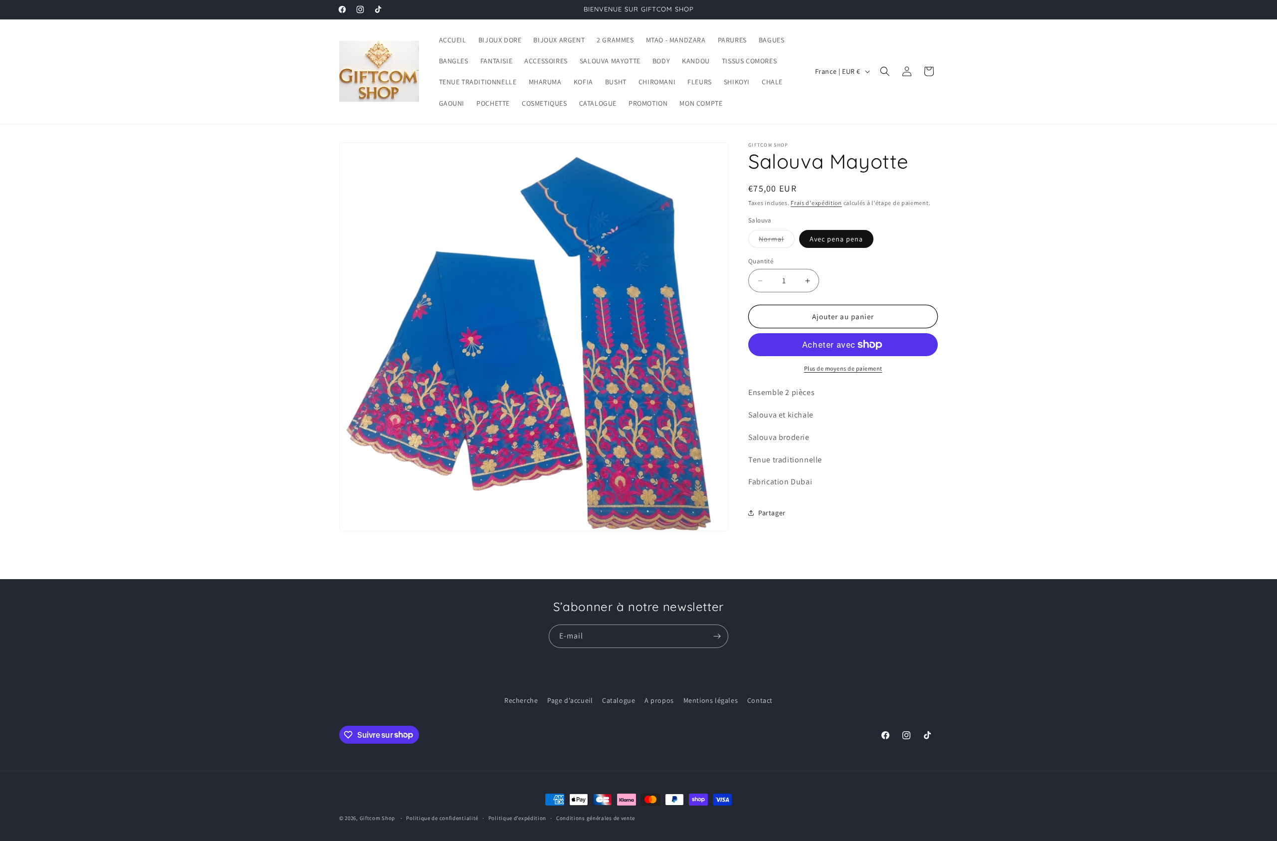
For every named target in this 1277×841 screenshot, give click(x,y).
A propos (659, 700)
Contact (760, 700)
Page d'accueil (570, 700)
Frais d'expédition (816, 203)
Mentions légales (710, 700)
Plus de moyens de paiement (843, 368)
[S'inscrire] (717, 636)
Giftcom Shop (377, 818)
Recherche (521, 700)
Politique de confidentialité (442, 817)
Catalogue (618, 700)
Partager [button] (772, 512)
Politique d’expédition (517, 817)
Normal (777, 241)
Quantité (760, 261)
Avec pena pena (836, 238)
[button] (885, 71)
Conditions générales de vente (595, 817)
